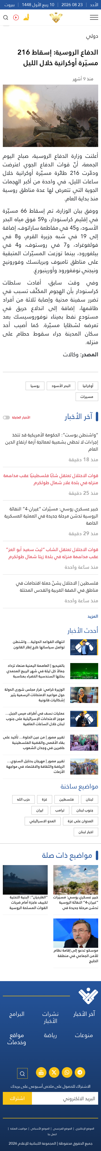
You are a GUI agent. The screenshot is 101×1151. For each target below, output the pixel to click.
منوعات (84, 1035)
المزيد (93, 616)
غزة (44, 799)
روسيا (35, 385)
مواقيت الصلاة (18, 1128)
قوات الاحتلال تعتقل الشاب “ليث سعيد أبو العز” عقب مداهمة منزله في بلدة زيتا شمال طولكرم (52, 553)
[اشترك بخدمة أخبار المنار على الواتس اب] (67, 1073)
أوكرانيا (88, 385)
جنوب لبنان (85, 810)
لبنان (89, 799)
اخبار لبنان (86, 831)
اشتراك (17, 1098)
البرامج (16, 1013)
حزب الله (23, 799)
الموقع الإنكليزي (85, 1128)
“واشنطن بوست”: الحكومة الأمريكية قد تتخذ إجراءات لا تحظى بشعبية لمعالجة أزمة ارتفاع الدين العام (51, 441)
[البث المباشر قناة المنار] (41, 1073)
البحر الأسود (61, 385)
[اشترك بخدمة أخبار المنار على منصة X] (54, 1073)
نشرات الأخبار (51, 1017)
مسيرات (87, 396)
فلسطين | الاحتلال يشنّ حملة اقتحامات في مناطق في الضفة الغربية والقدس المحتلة (57, 586)
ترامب (59, 810)
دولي (92, 36)
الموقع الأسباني (40, 1128)
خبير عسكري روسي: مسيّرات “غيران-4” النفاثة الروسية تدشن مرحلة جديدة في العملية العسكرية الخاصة (51, 515)
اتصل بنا (52, 1134)
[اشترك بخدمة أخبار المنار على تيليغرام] (80, 1073)
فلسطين (66, 799)
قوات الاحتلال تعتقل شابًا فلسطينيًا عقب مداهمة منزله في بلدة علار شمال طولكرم (51, 479)
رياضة (50, 1035)
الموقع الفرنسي (62, 1128)
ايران (39, 810)
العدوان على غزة (80, 821)
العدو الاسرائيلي (43, 821)
